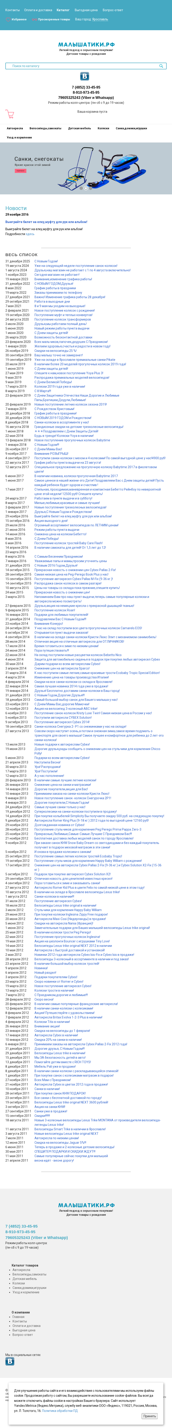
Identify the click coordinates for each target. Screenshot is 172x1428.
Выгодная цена (86, 10)
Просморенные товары (54, 19)
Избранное (19, 19)
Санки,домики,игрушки (131, 128)
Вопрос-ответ (113, 10)
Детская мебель (79, 128)
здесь (30, 234)
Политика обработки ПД (60, 1411)
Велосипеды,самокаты (45, 128)
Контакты (12, 10)
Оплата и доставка (38, 10)
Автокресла (15, 128)
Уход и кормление (19, 137)
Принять (150, 1416)
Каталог (63, 10)
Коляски (103, 128)
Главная (18, 1317)
